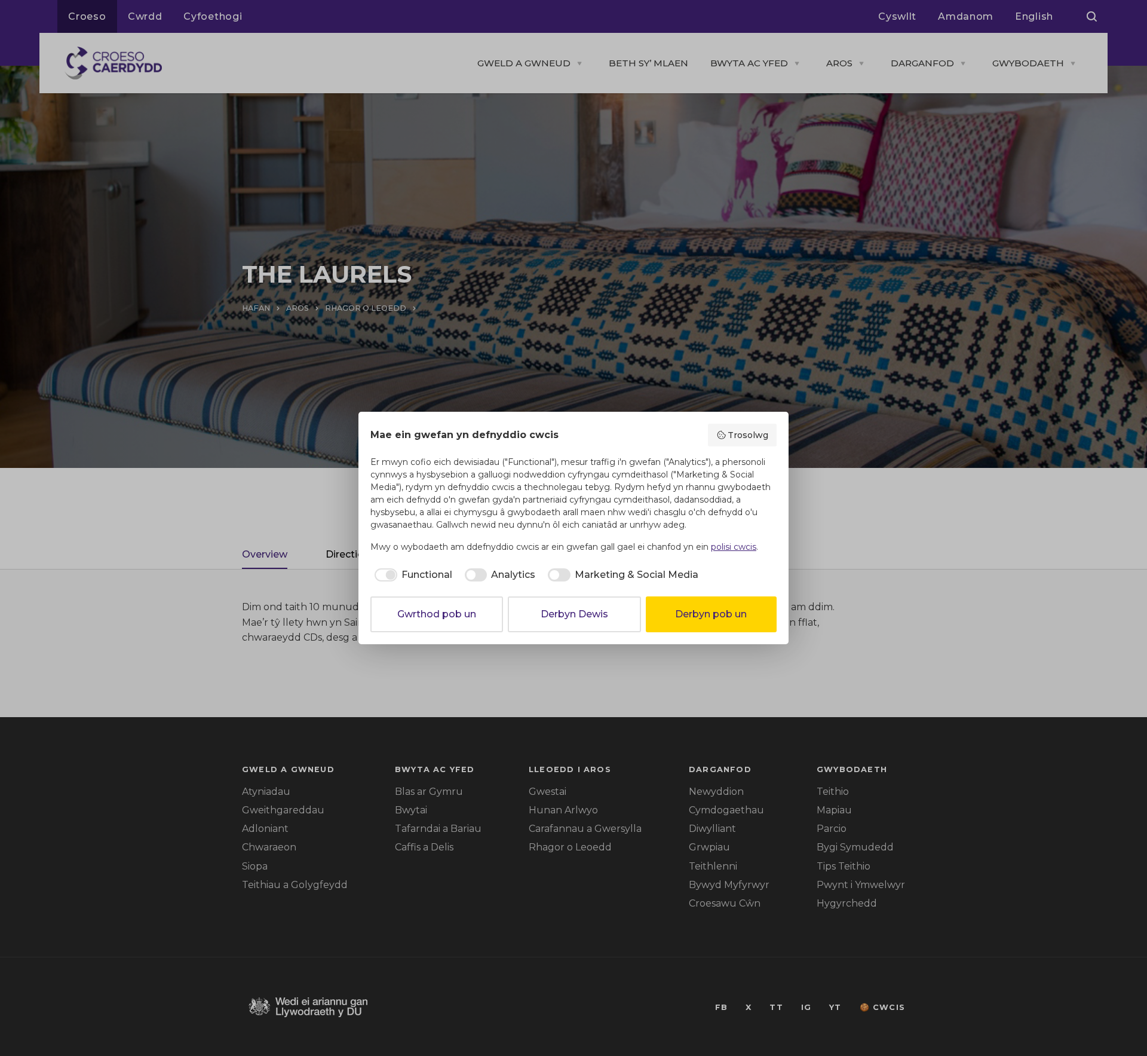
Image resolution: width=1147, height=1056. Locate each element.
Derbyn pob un (711, 614)
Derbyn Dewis (574, 614)
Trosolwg (748, 435)
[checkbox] (411, 575)
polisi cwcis (733, 546)
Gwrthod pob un (436, 614)
